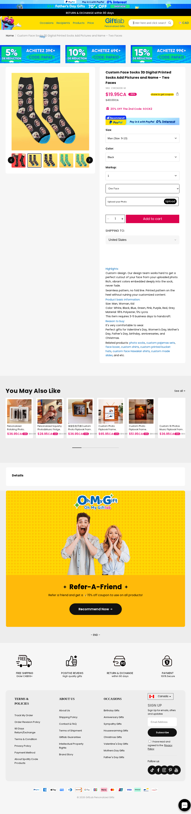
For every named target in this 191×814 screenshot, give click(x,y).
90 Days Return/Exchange (25, 730)
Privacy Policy (23, 746)
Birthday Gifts (111, 710)
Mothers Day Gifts (114, 750)
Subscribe (162, 732)
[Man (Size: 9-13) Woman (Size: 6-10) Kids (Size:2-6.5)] (142, 138)
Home (10, 35)
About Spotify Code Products (26, 761)
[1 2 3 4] (142, 175)
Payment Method (25, 752)
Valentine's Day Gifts (116, 744)
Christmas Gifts (113, 737)
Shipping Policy (68, 717)
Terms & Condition (26, 739)
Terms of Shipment (70, 730)
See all (178, 391)
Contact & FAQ (68, 724)
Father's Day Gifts (114, 757)
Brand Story (66, 754)
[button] (151, 22)
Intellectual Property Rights (71, 746)
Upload (170, 201)
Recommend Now (94, 609)
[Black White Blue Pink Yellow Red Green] (142, 157)
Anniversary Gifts (114, 717)
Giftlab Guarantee (70, 737)
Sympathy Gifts (113, 724)
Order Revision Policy (27, 722)
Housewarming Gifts (116, 730)
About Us (64, 710)
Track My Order (24, 715)
